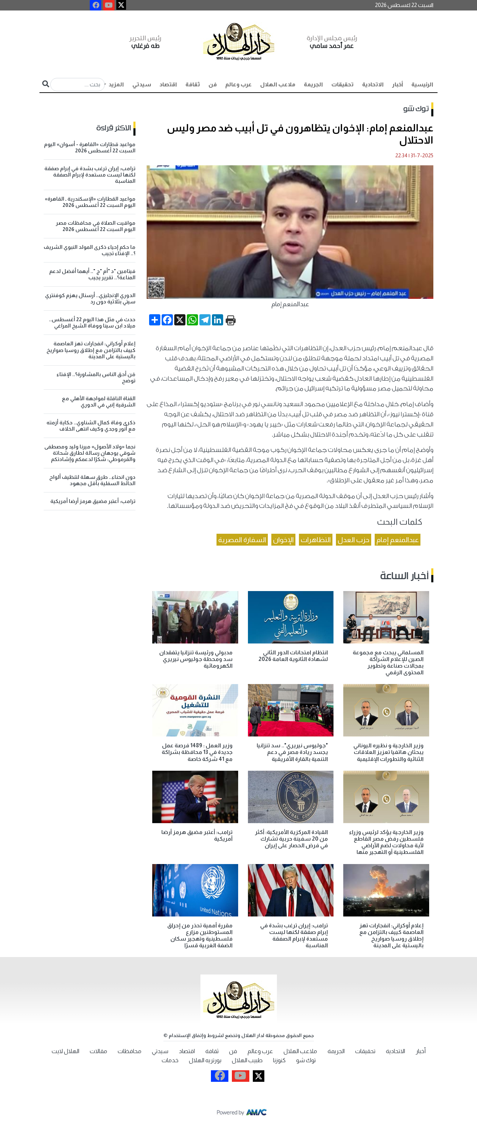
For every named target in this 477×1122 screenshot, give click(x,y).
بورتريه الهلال (205, 1060)
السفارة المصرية (242, 540)
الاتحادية (373, 84)
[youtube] (109, 5)
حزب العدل (353, 540)
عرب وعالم (238, 84)
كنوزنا (279, 1060)
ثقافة (192, 84)
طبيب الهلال (247, 1060)
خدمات (170, 1060)
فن (212, 84)
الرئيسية (422, 84)
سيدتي (141, 84)
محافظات (129, 1051)
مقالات (98, 1051)
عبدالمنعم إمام (397, 540)
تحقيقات (342, 84)
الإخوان (283, 540)
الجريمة (313, 84)
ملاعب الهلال (277, 84)
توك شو (416, 109)
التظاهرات (316, 540)
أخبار (397, 84)
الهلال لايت (65, 1051)
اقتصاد (168, 84)
